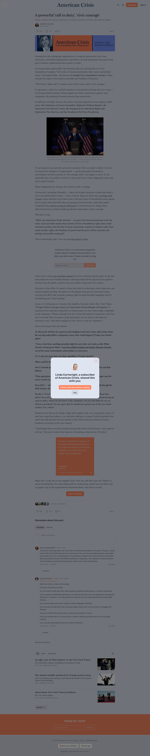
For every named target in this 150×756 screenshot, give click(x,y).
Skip (75, 392)
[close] (96, 361)
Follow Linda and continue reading (75, 387)
